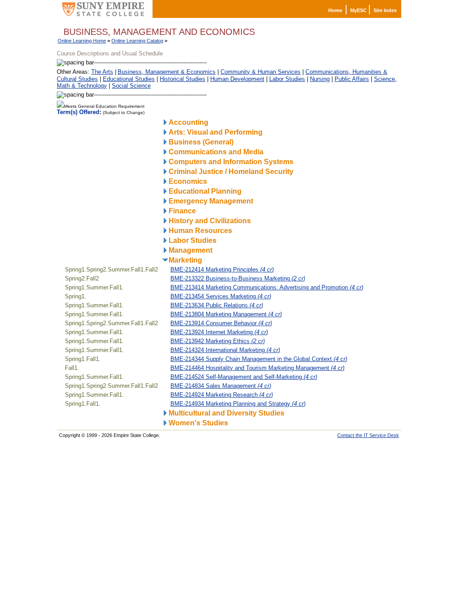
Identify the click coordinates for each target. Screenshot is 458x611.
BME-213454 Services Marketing (220, 296)
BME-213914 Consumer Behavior (221, 323)
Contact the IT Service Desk (368, 435)
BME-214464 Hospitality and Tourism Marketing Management (257, 368)
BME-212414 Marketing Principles (222, 269)
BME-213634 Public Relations (216, 305)
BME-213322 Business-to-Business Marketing (237, 278)
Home (335, 10)
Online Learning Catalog (137, 40)
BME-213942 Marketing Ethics (217, 341)
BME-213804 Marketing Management (226, 314)
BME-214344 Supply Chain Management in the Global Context (258, 359)
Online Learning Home (82, 40)
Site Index (385, 10)
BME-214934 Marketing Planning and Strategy (237, 403)
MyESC (358, 10)
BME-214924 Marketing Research (221, 394)
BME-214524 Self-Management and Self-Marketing (243, 376)
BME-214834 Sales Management (220, 385)
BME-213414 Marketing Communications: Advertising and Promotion (266, 287)
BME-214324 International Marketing (225, 350)
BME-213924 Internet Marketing (219, 332)
